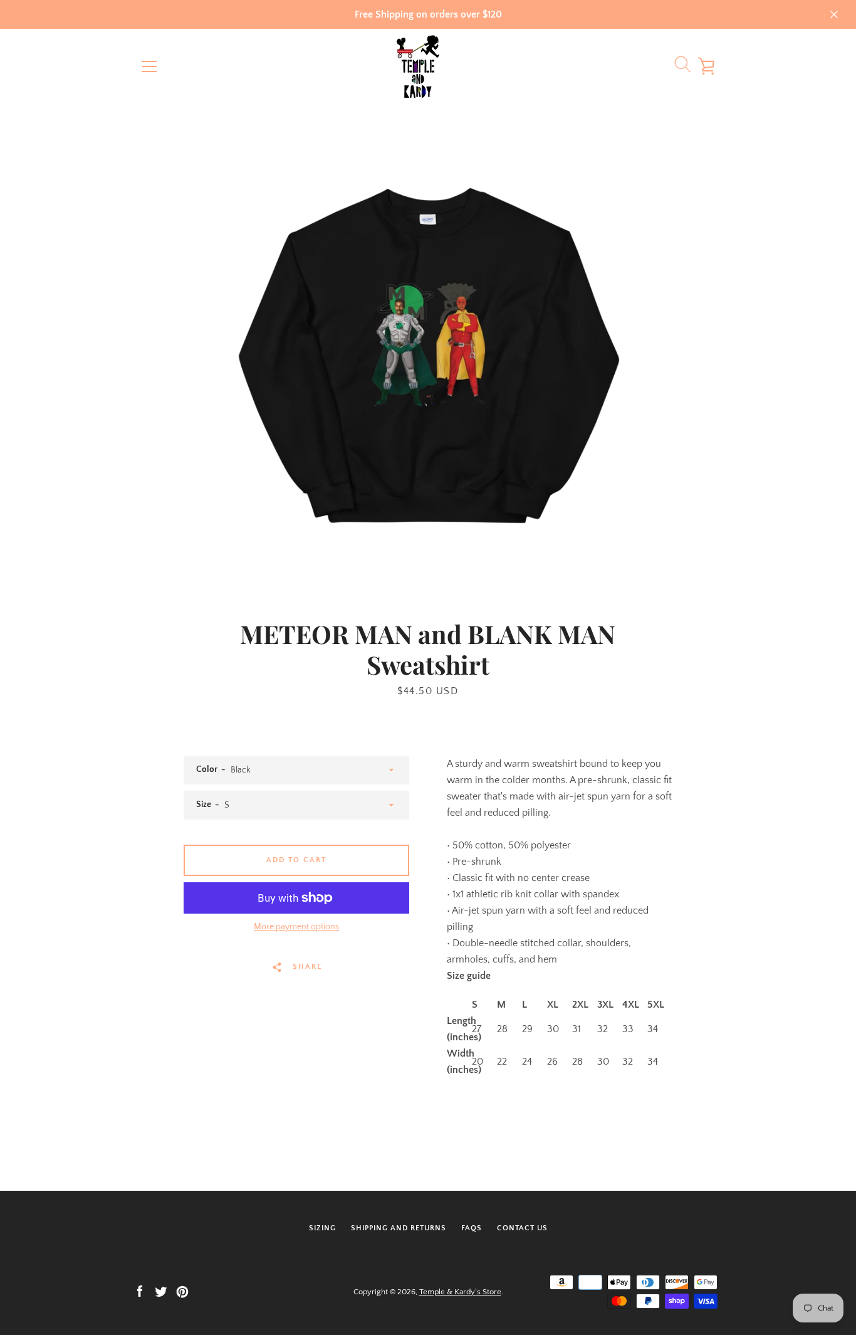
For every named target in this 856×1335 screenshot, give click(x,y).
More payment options (296, 927)
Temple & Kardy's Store (460, 1291)
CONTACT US (522, 1228)
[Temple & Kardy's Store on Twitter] (161, 1291)
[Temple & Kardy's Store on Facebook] (139, 1291)
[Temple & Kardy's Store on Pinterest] (182, 1291)
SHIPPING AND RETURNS (398, 1228)
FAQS (471, 1228)
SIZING (322, 1228)
